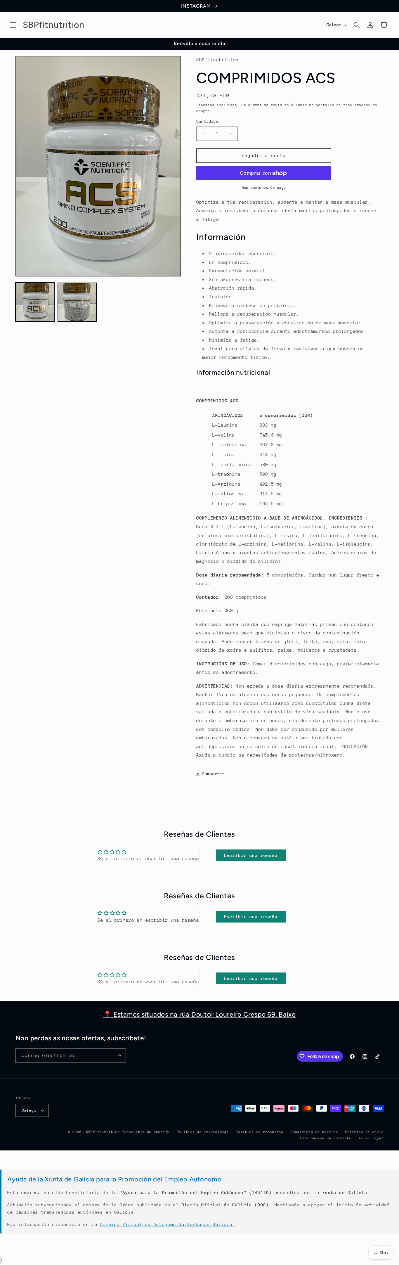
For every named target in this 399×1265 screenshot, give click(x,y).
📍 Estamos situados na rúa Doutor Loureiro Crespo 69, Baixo (199, 1014)
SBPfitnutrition (104, 1132)
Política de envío (364, 1132)
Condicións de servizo (314, 1132)
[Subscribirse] (118, 1055)
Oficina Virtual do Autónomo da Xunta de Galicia (167, 1224)
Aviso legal (371, 1138)
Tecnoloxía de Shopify (146, 1132)
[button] (13, 25)
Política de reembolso (259, 1132)
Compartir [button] (213, 774)
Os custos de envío (262, 105)
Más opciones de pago (264, 188)
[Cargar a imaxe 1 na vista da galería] (35, 302)
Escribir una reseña (250, 854)
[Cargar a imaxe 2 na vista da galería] (77, 302)
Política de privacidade (203, 1132)
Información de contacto (326, 1138)
